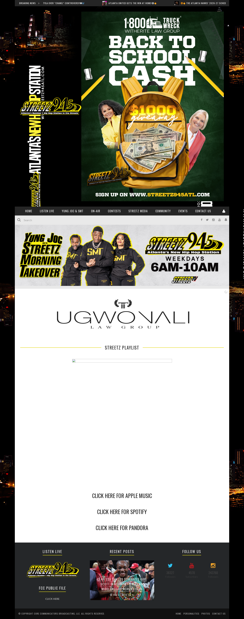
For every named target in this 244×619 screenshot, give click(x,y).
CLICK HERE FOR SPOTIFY (122, 512)
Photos (205, 613)
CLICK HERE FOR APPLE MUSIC (122, 496)
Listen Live (47, 211)
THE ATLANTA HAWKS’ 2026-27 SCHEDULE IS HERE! (166, 3)
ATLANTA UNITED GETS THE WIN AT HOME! (84, 3)
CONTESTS (114, 211)
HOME (28, 211)
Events (183, 211)
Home (178, 613)
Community (163, 211)
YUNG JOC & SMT (72, 211)
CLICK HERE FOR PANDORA (122, 528)
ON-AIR (95, 211)
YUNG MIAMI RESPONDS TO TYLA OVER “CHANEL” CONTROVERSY (122, 586)
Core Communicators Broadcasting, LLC (57, 613)
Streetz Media (138, 211)
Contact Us (203, 211)
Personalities (191, 613)
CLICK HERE (52, 598)
